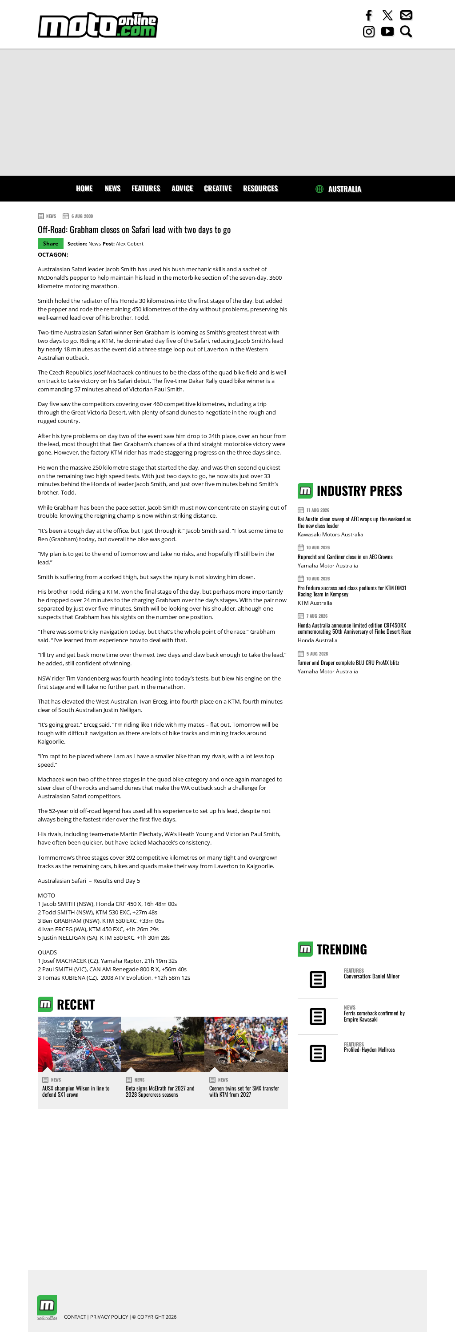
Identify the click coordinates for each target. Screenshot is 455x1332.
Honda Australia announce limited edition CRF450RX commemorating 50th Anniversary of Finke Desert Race (354, 628)
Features (146, 188)
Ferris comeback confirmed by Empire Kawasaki (374, 1016)
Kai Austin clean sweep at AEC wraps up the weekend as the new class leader (354, 522)
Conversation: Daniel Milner (371, 976)
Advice (182, 188)
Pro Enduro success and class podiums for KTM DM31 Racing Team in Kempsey (352, 591)
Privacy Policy (109, 1317)
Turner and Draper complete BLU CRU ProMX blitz (348, 662)
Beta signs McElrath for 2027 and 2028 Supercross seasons (160, 1091)
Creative (217, 188)
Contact (75, 1317)
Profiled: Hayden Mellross (369, 1049)
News (112, 188)
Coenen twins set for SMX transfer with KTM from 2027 (244, 1091)
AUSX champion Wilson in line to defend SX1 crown (75, 1091)
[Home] (98, 25)
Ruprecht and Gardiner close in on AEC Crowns (345, 556)
